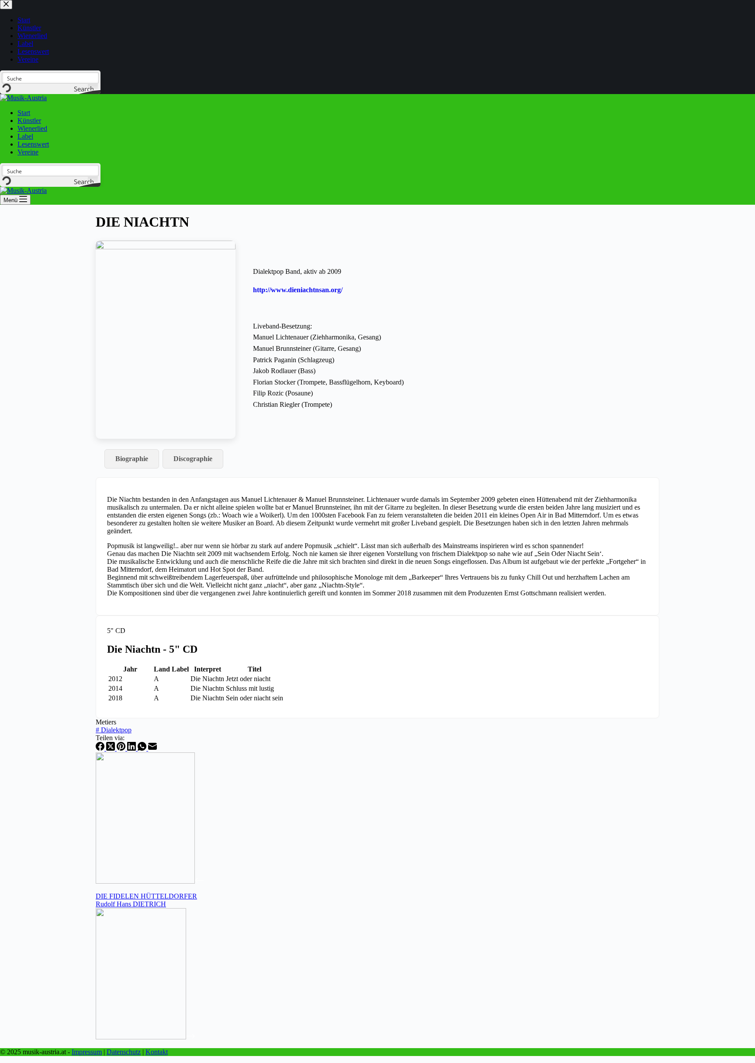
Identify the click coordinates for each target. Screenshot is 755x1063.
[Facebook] (101, 748)
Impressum (87, 1052)
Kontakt (156, 1052)
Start (23, 112)
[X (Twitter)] (111, 748)
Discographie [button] (192, 458)
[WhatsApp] (143, 748)
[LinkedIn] (132, 748)
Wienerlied (32, 128)
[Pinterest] (122, 748)
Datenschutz (124, 1052)
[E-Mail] (152, 748)
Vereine (27, 152)
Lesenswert (33, 144)
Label (25, 136)
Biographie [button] (131, 458)
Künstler (29, 120)
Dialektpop (114, 730)
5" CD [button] (116, 630)
